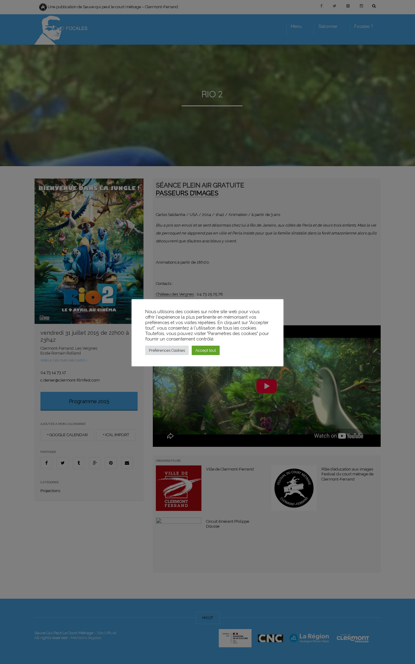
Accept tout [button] (205, 350)
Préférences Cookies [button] (167, 350)
